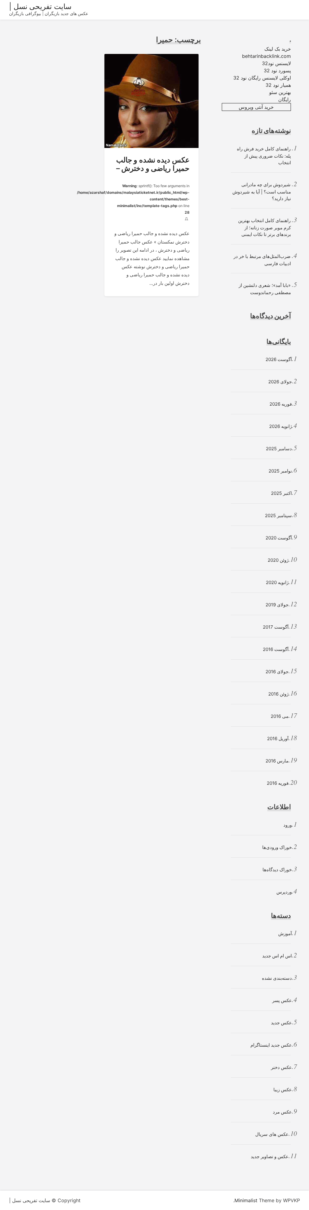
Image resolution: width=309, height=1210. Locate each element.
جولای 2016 (277, 671)
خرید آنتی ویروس (256, 107)
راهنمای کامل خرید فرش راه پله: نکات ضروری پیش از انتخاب (264, 156)
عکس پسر (282, 1000)
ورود (287, 825)
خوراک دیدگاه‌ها (277, 869)
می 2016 (279, 716)
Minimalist (245, 1200)
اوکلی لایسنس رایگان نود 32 (262, 78)
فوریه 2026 (280, 404)
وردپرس (284, 892)
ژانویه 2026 (280, 426)
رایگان (284, 99)
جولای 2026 (280, 382)
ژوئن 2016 (278, 694)
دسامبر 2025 (279, 448)
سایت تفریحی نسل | (40, 6)
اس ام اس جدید (277, 956)
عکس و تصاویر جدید (269, 1156)
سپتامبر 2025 (278, 515)
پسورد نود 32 (277, 71)
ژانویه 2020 (277, 582)
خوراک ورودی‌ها (277, 847)
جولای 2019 (277, 605)
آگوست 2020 (279, 538)
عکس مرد (282, 1112)
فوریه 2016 (277, 783)
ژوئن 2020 (278, 560)
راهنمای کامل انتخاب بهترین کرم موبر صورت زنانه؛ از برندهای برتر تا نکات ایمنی (264, 227)
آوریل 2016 (277, 738)
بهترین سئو (280, 92)
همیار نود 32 (278, 85)
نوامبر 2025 (280, 471)
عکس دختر (281, 1067)
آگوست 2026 (279, 359)
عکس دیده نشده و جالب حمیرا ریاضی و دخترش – (153, 164)
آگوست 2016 (275, 649)
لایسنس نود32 (276, 63)
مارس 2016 (277, 761)
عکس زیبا (282, 1089)
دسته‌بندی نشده (277, 978)
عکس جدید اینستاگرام (271, 1045)
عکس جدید (281, 1023)
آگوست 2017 (275, 627)
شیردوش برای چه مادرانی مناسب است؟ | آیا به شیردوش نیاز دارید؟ (261, 192)
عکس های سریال (271, 1134)
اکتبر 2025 (281, 493)
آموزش (285, 933)
